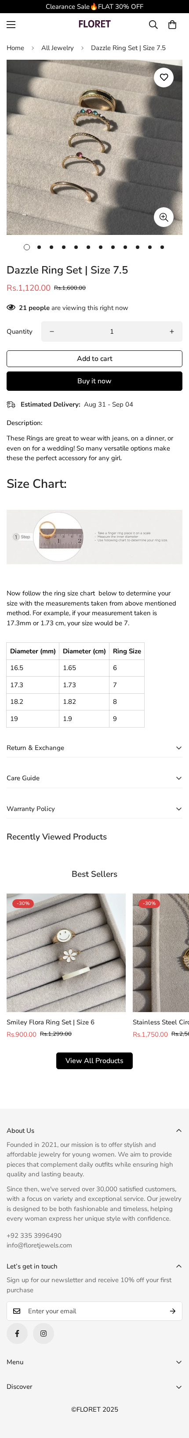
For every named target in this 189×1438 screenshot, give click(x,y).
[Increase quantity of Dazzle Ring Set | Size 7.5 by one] (172, 331)
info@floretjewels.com (39, 1245)
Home (15, 47)
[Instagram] (43, 1333)
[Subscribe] (172, 1311)
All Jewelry (57, 47)
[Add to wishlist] (164, 77)
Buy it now (94, 381)
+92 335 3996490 (34, 1235)
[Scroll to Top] (173, 1391)
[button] (172, 24)
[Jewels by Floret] (94, 24)
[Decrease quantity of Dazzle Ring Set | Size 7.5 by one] (52, 331)
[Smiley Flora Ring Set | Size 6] (66, 953)
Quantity (20, 331)
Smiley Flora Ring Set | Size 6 (50, 1022)
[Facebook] (17, 1333)
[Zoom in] (164, 217)
